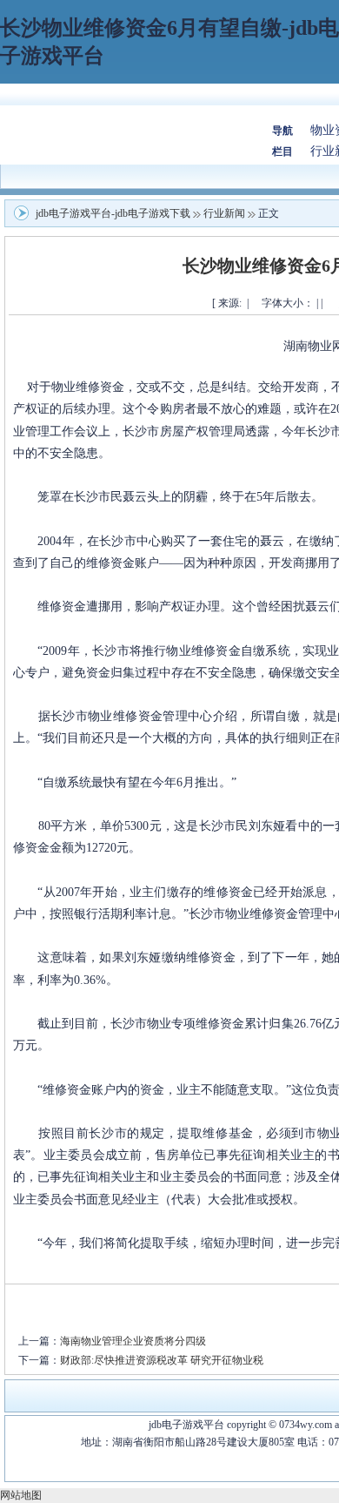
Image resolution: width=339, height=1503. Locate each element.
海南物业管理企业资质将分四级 (133, 1341)
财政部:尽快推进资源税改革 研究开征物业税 (161, 1360)
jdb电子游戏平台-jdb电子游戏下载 (113, 213)
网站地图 (21, 1495)
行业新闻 (224, 213)
